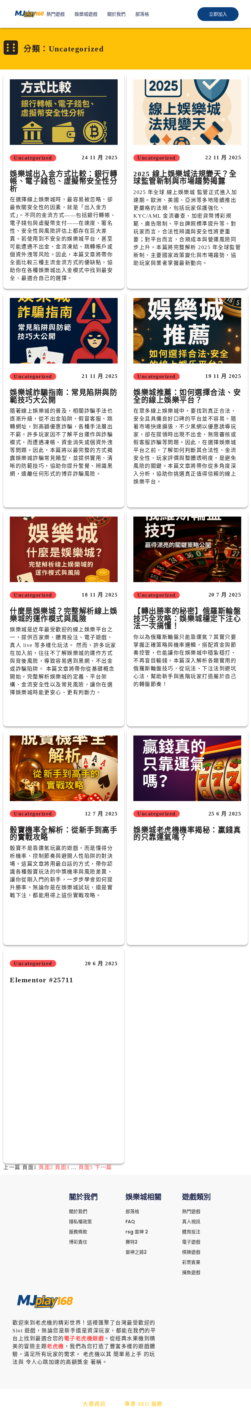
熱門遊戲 (55, 14)
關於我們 (116, 14)
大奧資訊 (94, 1404)
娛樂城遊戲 (86, 14)
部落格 (142, 14)
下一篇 (103, 1167)
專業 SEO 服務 (144, 1404)
